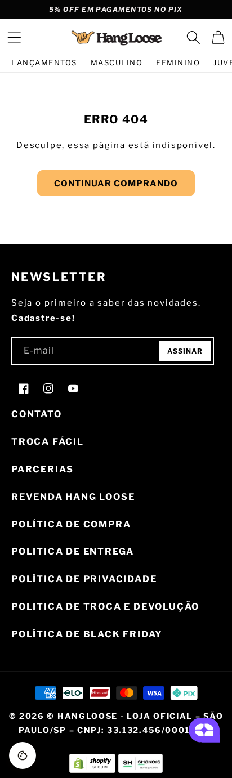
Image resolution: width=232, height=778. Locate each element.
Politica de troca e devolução (105, 606)
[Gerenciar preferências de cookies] (22, 755)
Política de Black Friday (87, 634)
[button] (14, 37)
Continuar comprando (116, 183)
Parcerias (42, 469)
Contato (36, 414)
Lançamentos (44, 62)
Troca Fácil (47, 441)
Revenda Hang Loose (73, 496)
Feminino (178, 62)
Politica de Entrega (72, 551)
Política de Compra (71, 524)
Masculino (117, 62)
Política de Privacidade (84, 579)
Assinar (185, 351)
